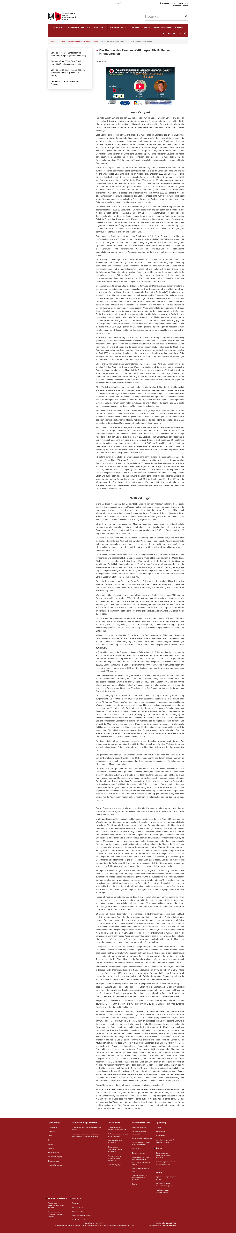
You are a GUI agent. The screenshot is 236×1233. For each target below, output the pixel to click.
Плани (50, 1136)
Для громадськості (117, 27)
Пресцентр (135, 27)
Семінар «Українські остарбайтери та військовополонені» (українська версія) (68, 73)
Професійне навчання (55, 1165)
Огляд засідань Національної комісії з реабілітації (115, 1149)
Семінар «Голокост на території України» (65, 82)
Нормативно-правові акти (78, 27)
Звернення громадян (139, 1127)
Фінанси (135, 1184)
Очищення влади (54, 1161)
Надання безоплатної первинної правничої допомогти (139, 1177)
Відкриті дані (136, 1149)
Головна (53, 41)
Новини (158, 1127)
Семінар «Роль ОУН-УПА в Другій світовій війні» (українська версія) (66, 62)
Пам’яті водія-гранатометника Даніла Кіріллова (56, 1205)
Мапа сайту (183, 3)
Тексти (147, 27)
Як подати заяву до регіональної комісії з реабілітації (115, 1158)
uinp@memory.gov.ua (84, 1216)
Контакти (179, 27)
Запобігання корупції (55, 1157)
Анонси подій (160, 1131)
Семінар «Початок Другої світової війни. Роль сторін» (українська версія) (68, 54)
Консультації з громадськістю (142, 1138)
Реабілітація (100, 27)
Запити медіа (160, 1136)
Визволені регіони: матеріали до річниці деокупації (163, 1155)
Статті (158, 1168)
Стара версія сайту (167, 3)
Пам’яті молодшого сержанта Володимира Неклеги (56, 1214)
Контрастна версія (180, 6)
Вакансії (51, 1148)
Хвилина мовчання (162, 27)
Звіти (50, 1140)
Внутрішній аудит (54, 1152)
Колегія (50, 1144)
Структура (51, 1131)
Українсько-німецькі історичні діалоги (83, 41)
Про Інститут (57, 27)
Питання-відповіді (114, 1165)
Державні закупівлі (138, 1153)
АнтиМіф (159, 1173)
